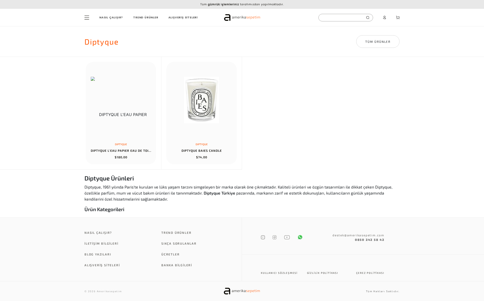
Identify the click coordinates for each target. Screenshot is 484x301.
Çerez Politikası (370, 272)
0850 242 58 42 (369, 239)
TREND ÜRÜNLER (145, 17)
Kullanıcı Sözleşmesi (279, 272)
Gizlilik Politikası (322, 272)
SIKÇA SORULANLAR (179, 243)
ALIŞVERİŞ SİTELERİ (183, 17)
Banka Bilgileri (176, 265)
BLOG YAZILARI (97, 254)
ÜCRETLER (170, 254)
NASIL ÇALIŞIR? (111, 17)
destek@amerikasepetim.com (358, 235)
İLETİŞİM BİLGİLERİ (101, 243)
